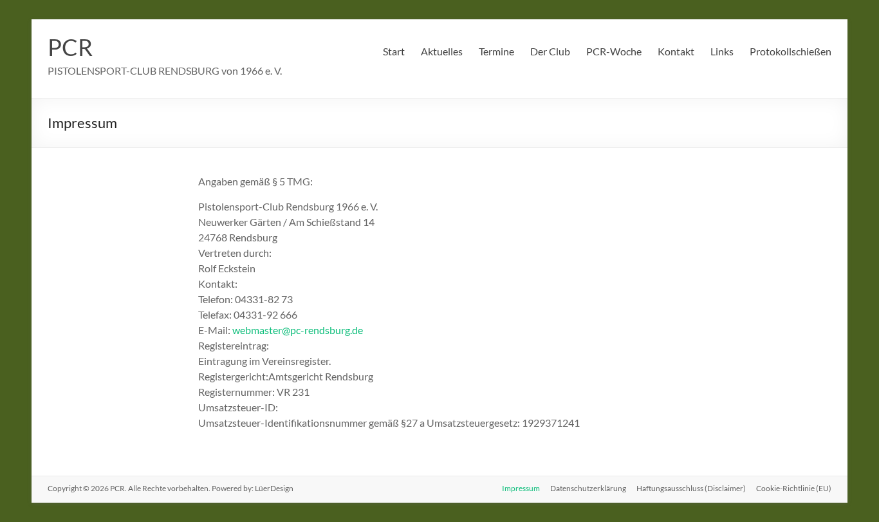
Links (722, 51)
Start (394, 51)
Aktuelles (442, 51)
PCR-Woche (614, 51)
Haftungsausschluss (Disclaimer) (691, 488)
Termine (496, 51)
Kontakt (676, 51)
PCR (70, 47)
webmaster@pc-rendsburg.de (297, 330)
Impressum (521, 488)
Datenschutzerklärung (588, 488)
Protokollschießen (790, 51)
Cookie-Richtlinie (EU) (793, 488)
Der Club (550, 51)
